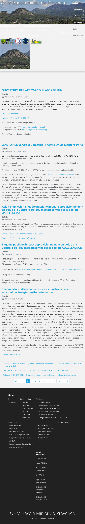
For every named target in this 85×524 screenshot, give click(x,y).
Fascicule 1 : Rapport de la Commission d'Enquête (22, 234)
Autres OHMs (77, 35)
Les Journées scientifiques (47, 414)
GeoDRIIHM (40, 475)
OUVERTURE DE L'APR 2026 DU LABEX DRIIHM (32, 90)
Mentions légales (47, 518)
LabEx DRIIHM (41, 458)
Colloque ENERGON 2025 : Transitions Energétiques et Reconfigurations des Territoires (39, 375)
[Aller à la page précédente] (20, 381)
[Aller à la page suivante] (63, 381)
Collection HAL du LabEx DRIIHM (42, 490)
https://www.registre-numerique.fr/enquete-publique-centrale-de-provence (50, 269)
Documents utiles (44, 432)
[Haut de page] (81, 520)
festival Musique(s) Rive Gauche (60, 174)
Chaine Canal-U (43, 435)
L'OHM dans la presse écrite (19, 435)
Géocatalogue (43, 438)
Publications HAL (15, 425)
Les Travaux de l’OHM (17, 432)
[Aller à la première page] (16, 381)
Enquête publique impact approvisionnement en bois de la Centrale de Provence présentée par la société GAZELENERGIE (42, 246)
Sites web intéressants (46, 428)
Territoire (25, 411)
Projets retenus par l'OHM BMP (49, 408)
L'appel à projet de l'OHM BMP (48, 405)
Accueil (75, 3)
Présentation (77, 9)
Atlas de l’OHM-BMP (16, 447)
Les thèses (13, 428)
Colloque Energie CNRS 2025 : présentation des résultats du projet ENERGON (35, 370)
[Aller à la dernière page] (67, 381)
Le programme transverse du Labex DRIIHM (53, 418)
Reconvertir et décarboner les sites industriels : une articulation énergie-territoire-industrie (35, 291)
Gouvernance (26, 414)
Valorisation (77, 22)
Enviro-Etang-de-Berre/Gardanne (21, 444)
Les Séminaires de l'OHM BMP (48, 411)
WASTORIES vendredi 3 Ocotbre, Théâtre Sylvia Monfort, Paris (42, 144)
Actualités (25, 402)
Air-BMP (12, 441)
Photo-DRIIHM (43, 425)
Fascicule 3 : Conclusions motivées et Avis (19, 238)
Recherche (76, 16)
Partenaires (26, 418)
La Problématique (44, 402)
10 (59, 381)
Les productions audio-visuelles (20, 438)
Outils (74, 29)
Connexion (13, 402)
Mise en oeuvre (27, 408)
